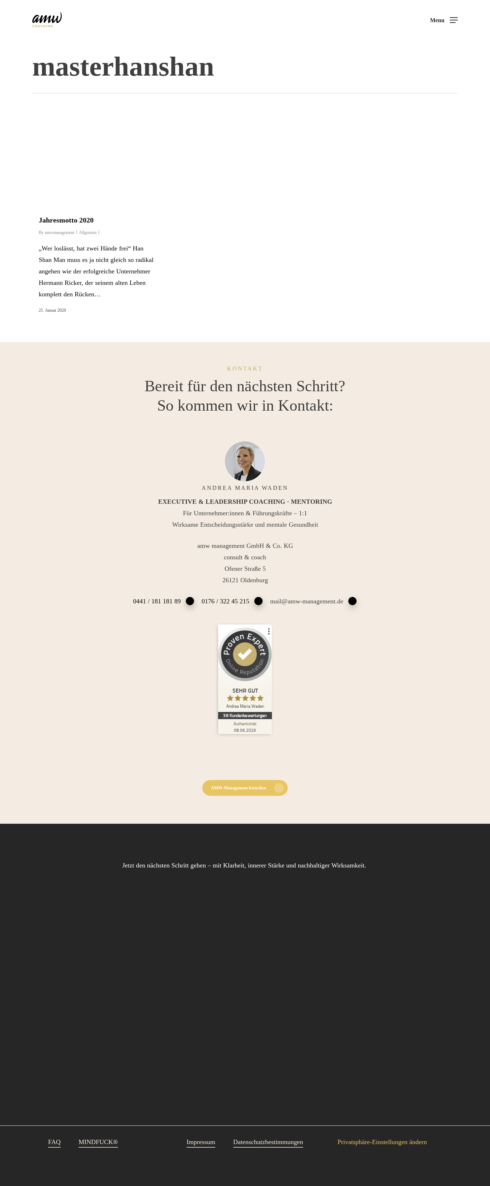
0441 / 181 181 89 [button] (157, 601)
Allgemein (87, 232)
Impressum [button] (201, 1142)
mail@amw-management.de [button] (306, 601)
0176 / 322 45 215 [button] (225, 601)
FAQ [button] (54, 1142)
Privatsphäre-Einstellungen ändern (382, 1142)
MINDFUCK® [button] (98, 1142)
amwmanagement (59, 232)
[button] (444, 20)
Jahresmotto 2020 (66, 220)
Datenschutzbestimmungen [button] (268, 1142)
